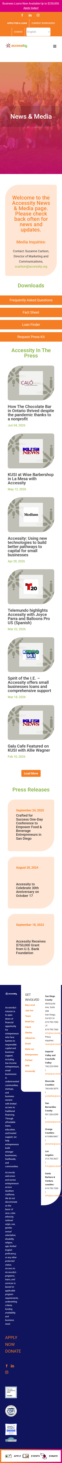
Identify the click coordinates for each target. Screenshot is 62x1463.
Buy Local (30, 1005)
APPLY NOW (11, 1341)
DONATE (13, 1351)
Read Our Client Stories (29, 1027)
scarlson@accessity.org (31, 266)
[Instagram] (6, 1372)
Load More (31, 773)
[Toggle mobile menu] (55, 46)
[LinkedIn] (12, 1365)
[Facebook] (6, 1365)
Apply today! (31, 8)
